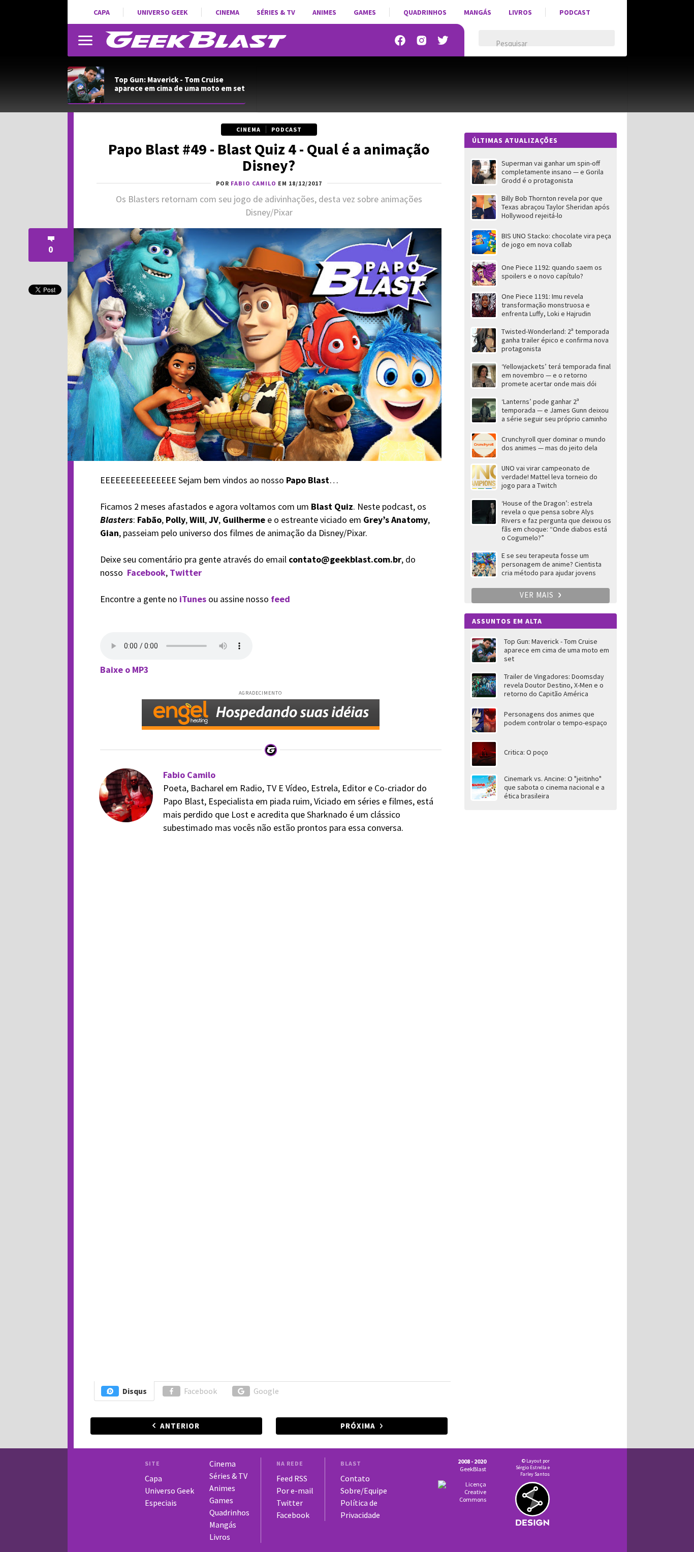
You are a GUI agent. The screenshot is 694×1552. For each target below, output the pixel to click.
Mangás (477, 12)
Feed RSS (291, 1478)
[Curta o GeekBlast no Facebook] (400, 40)
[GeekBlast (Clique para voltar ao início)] (196, 39)
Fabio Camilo (189, 775)
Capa (101, 12)
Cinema (227, 12)
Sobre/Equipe (363, 1490)
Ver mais (538, 595)
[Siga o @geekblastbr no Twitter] (443, 40)
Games (365, 12)
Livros (520, 12)
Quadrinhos (425, 12)
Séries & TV (276, 12)
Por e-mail (294, 1490)
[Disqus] (267, 982)
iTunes (192, 599)
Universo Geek (162, 12)
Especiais (161, 1503)
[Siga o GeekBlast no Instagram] (421, 40)
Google (266, 1391)
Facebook (146, 572)
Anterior (180, 1426)
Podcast (574, 12)
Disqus (134, 1391)
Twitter (289, 1503)
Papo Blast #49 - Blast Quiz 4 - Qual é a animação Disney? (269, 157)
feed (280, 599)
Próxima (357, 1426)
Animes (324, 12)
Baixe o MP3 (124, 669)
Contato (355, 1478)
